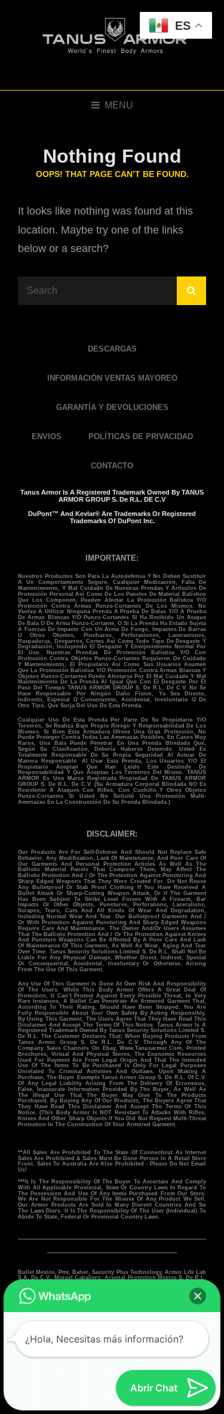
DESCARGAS (112, 348)
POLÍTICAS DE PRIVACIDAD (140, 436)
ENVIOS (47, 436)
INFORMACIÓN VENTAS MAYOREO (112, 378)
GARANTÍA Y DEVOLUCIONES (112, 407)
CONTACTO (112, 465)
